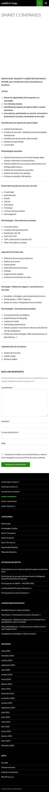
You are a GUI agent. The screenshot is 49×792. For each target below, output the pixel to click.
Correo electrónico (10, 432)
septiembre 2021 (8, 665)
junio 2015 (5, 717)
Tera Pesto (5, 615)
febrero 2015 (6, 736)
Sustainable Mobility (10, 482)
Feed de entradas (8, 767)
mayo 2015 (5, 722)
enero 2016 (6, 689)
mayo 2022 (5, 651)
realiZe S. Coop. (9, 3)
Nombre (5, 421)
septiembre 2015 (8, 707)
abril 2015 (5, 726)
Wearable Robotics (9, 487)
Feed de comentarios (9, 772)
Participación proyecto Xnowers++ (15, 593)
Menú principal (46, 3)
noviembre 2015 (8, 698)
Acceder (4, 763)
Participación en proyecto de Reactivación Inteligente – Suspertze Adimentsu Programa (23, 577)
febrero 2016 (6, 684)
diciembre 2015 (7, 693)
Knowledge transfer (10, 492)
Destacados (6, 523)
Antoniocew (6, 619)
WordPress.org (7, 777)
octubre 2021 (6, 660)
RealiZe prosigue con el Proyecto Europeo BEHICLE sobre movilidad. (23, 620)
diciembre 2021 (7, 655)
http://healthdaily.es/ (9, 626)
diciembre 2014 (7, 745)
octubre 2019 (6, 674)
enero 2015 (6, 741)
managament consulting (11, 634)
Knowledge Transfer (9, 528)
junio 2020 (5, 670)
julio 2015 (5, 712)
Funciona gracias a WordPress (11, 789)
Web (3, 443)
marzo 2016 (6, 679)
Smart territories (9, 501)
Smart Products (7, 538)
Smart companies (8, 497)
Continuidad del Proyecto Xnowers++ (16, 588)
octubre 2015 (6, 703)
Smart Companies (8, 533)
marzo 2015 (6, 731)
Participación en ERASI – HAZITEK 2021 (17, 583)
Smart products (8, 506)
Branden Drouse (8, 610)
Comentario (7, 387)
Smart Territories (8, 542)
